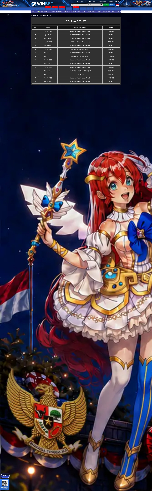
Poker (76, 9)
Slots (55, 9)
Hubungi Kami (102, 1)
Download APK (82, 1)
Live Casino (90, 9)
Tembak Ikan (103, 9)
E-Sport (48, 9)
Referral (110, 9)
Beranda (34, 9)
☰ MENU (5, 476)
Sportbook (41, 9)
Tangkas (96, 9)
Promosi (117, 9)
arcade (69, 9)
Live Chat (92, 1)
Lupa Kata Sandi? (113, 1)
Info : (33, 11)
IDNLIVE (62, 9)
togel (83, 9)
